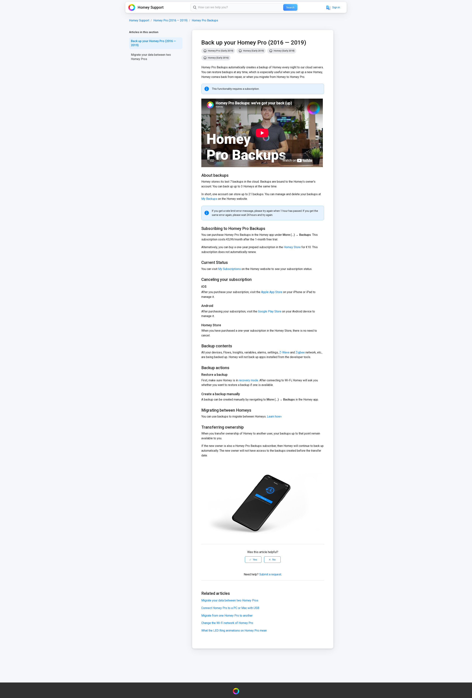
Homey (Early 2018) (284, 50)
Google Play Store (269, 311)
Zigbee (300, 352)
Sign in (336, 7)
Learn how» (274, 416)
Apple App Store (271, 292)
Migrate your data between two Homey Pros (151, 57)
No (274, 559)
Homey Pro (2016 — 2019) (170, 20)
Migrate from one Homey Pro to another (227, 615)
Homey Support (139, 20)
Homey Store (292, 247)
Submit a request (270, 574)
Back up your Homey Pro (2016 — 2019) (153, 43)
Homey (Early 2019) (253, 50)
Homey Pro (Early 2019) (220, 50)
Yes (255, 559)
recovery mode (248, 380)
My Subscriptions (229, 269)
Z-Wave (284, 352)
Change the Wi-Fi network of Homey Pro (227, 623)
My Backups (209, 199)
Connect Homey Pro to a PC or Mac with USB (230, 608)
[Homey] (236, 691)
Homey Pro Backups (205, 20)
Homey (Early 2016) (218, 57)
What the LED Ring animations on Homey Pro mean (234, 630)
